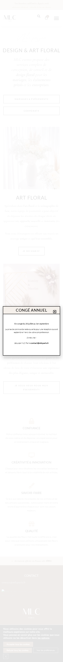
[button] (54, 311)
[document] (31, 331)
